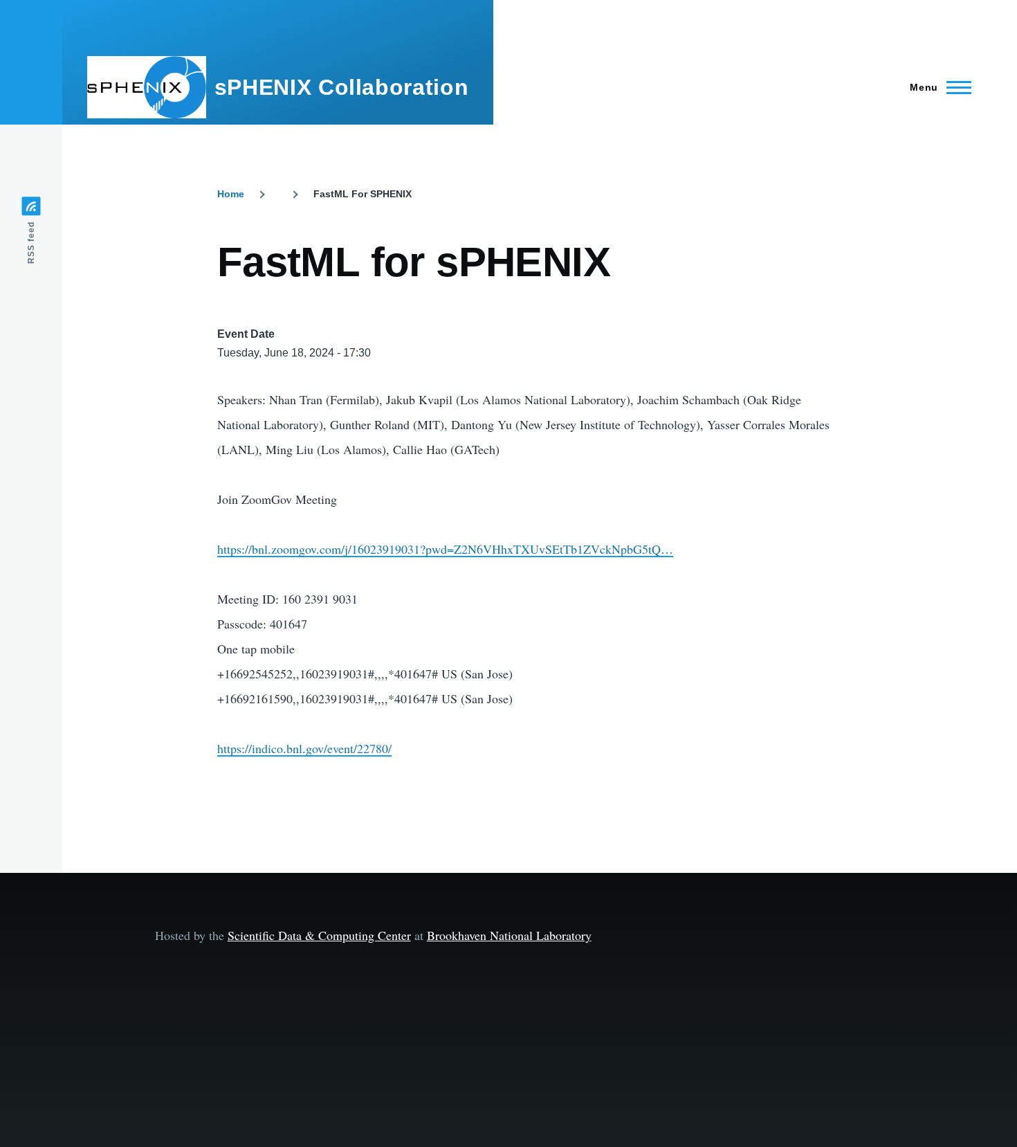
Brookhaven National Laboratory (509, 935)
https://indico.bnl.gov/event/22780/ (304, 748)
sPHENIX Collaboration (341, 87)
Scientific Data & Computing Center (319, 935)
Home (230, 193)
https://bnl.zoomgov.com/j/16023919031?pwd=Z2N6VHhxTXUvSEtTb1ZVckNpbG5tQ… (445, 549)
